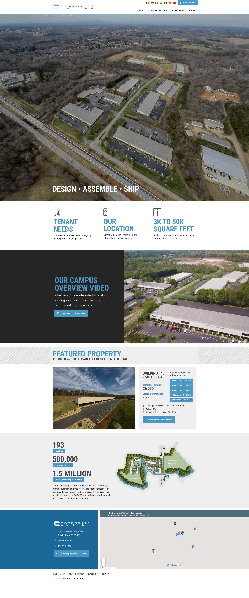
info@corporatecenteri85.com (73, 553)
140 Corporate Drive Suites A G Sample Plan (165, 405)
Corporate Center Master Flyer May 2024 (163, 412)
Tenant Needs (66, 225)
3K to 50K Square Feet (173, 225)
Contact (192, 10)
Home (55, 574)
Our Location (177, 10)
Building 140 (151, 409)
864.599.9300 (65, 546)
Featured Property (157, 10)
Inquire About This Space (158, 419)
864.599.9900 (189, 2)
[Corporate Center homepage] (73, 7)
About (142, 10)
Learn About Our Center (73, 313)
